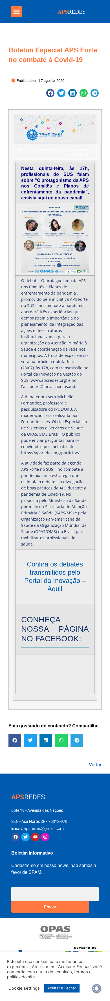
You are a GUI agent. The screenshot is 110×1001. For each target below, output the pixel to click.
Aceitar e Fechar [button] (61, 988)
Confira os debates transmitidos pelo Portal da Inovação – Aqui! (55, 576)
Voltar (95, 764)
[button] (16, 11)
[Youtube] (35, 837)
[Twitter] (25, 837)
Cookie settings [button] (24, 988)
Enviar (50, 907)
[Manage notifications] (96, 988)
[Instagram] (45, 837)
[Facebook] (15, 837)
